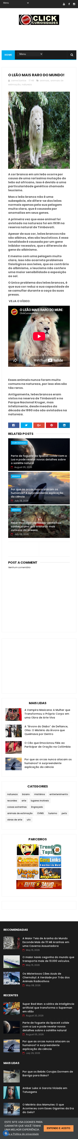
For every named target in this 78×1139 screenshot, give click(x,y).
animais (44, 80)
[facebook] (69, 4)
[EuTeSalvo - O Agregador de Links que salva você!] (39, 888)
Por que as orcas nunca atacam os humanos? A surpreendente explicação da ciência (37, 493)
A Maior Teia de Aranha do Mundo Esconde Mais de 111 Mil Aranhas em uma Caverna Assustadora (45, 942)
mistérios (39, 794)
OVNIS (40, 813)
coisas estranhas (17, 806)
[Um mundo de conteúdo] (28, 854)
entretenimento (59, 794)
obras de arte (14, 819)
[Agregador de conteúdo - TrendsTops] (50, 854)
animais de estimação (20, 813)
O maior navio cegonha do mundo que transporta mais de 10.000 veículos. (48, 959)
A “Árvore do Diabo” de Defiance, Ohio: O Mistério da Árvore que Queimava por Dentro (46, 730)
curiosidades (19, 442)
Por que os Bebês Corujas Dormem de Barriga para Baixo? (47, 1073)
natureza (27, 84)
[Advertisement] (32, 663)
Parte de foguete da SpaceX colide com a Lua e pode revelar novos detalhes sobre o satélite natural (39, 459)
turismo (52, 813)
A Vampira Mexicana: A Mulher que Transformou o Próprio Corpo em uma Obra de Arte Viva (47, 713)
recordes (12, 800)
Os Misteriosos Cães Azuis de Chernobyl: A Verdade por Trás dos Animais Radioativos (46, 977)
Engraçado (37, 806)
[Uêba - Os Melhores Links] (28, 866)
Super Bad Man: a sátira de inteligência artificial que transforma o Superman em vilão (48, 1007)
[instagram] (74, 4)
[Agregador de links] (50, 866)
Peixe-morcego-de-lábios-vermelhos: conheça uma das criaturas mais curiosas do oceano (36, 526)
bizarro (26, 794)
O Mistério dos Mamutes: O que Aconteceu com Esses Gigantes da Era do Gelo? (48, 1108)
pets (64, 813)
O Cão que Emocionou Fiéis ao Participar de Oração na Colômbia (47, 745)
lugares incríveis (40, 800)
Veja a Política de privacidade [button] (22, 1133)
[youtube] (64, 4)
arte (24, 800)
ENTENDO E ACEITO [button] (58, 1128)
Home (8, 54)
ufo (29, 819)
